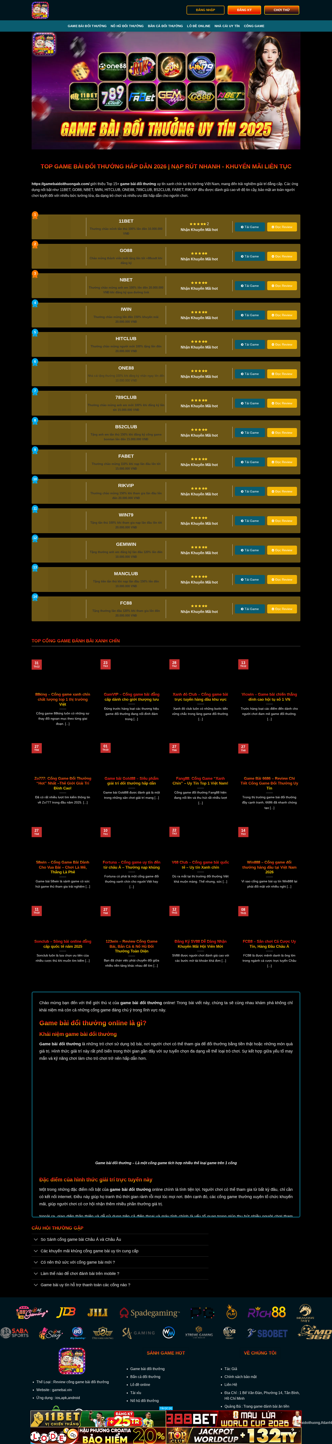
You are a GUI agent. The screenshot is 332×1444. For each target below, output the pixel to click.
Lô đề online (198, 26)
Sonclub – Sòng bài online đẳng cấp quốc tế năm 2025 (62, 944)
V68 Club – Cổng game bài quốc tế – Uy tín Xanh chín (200, 864)
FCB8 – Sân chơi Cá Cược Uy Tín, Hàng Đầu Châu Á (269, 944)
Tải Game (252, 227)
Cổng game (254, 26)
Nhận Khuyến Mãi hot (199, 230)
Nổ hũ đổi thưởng (127, 26)
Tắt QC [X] (166, 1408)
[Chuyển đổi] (36, 1240)
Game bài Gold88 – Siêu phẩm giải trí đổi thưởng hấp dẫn (132, 781)
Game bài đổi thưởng (87, 26)
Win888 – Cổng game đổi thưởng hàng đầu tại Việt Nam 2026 (269, 867)
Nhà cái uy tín (227, 26)
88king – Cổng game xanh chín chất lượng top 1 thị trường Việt (62, 699)
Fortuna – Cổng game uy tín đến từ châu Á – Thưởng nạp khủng (131, 864)
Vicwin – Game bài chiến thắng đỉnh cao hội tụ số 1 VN (269, 697)
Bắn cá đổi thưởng (165, 26)
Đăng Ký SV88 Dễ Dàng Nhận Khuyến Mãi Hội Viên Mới (201, 944)
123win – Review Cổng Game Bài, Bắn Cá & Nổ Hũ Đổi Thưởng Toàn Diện (131, 946)
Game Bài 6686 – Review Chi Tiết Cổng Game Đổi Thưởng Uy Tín (269, 783)
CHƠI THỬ (282, 10)
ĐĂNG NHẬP (205, 10)
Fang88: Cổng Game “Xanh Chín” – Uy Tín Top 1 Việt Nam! (200, 781)
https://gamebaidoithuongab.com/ (60, 184)
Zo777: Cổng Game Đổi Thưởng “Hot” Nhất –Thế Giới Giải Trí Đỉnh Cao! (62, 783)
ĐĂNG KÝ (244, 10)
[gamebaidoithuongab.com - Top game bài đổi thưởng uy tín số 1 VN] (54, 10)
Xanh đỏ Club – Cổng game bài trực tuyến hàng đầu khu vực (200, 697)
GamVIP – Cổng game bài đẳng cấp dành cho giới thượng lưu (131, 697)
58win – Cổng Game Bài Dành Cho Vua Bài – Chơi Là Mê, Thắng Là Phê (62, 867)
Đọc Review (283, 227)
